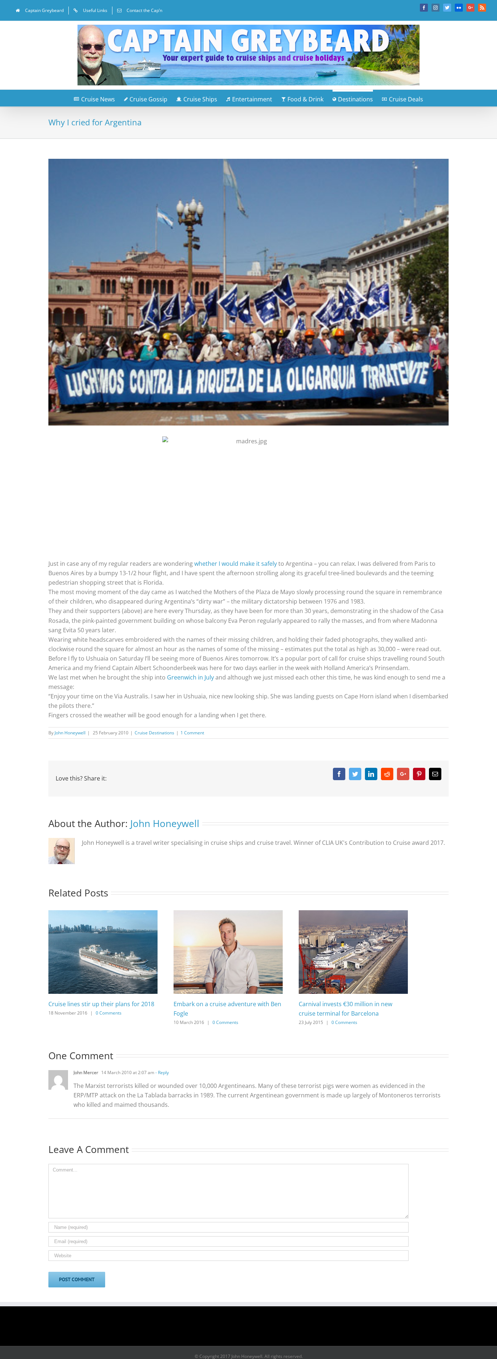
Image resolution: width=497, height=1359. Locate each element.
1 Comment (192, 733)
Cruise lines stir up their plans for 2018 (101, 1004)
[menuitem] (39, 11)
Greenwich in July (190, 677)
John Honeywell (70, 733)
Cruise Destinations (154, 733)
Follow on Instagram (253, 1328)
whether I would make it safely (235, 564)
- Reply (161, 1072)
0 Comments (109, 1013)
